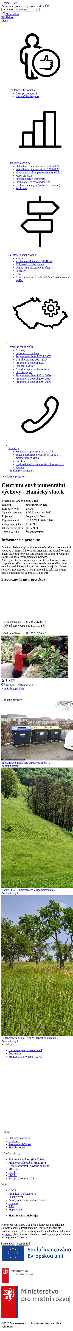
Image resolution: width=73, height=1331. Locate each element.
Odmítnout (8, 1243)
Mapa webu (15, 1209)
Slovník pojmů (24, 372)
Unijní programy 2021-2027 (31, 359)
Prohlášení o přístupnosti (22, 1193)
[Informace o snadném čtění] (36, 1128)
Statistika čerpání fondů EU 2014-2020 (37, 169)
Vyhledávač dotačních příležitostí (34, 261)
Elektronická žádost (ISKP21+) (27, 1159)
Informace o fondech (27, 353)
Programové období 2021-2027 (33, 356)
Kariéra (20, 467)
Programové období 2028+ (31, 362)
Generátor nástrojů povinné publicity (30, 1165)
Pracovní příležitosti (20, 1144)
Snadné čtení (16, 1196)
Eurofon (20, 461)
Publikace (21, 188)
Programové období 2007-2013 (33, 378)
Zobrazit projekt (10, 765)
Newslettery (27, 470)
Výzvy (19, 258)
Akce (19, 273)
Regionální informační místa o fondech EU (40, 464)
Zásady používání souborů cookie (27, 1199)
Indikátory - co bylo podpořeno (33, 181)
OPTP (13, 1172)
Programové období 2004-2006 (33, 381)
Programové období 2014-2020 (33, 375)
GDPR (12, 1190)
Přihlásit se (7, 17)
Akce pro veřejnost (26, 93)
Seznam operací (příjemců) (31, 178)
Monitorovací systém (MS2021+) (28, 1162)
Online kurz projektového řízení (33, 267)
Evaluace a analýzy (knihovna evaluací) (38, 185)
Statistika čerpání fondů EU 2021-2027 (37, 166)
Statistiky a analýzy (19, 1137)
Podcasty (21, 270)
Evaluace (14, 1141)
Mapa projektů (24, 175)
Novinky (21, 350)
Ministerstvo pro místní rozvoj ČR (35, 451)
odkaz (8, 1234)
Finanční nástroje (25, 365)
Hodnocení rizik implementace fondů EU (39, 172)
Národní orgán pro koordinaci (32, 369)
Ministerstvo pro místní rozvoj (26, 1056)
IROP (13, 1175)
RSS (11, 1206)
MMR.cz (15, 1168)
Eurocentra (15, 1053)
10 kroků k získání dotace (30, 264)
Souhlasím (22, 1243)
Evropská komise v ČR (23, 1178)
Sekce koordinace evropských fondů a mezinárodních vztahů (37, 456)
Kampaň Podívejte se (27, 96)
